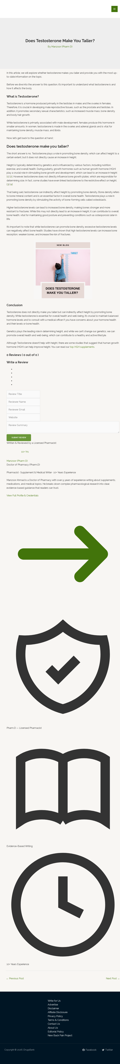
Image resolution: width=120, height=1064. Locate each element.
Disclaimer (53, 1008)
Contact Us (54, 1023)
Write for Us (54, 1000)
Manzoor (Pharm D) (17, 460)
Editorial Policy (56, 1031)
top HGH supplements (82, 347)
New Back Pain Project (60, 1035)
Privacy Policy (55, 1016)
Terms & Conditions (58, 1020)
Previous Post (15, 978)
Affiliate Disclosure (57, 1012)
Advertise (53, 1004)
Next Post (113, 978)
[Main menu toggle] (114, 9)
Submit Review (19, 437)
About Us (53, 1027)
